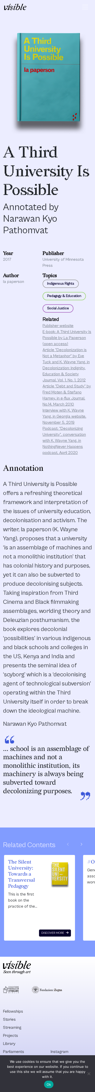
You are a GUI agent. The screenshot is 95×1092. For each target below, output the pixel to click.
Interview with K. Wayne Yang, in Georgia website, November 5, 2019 (64, 416)
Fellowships (13, 1011)
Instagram (59, 1051)
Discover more (53, 933)
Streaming (12, 1027)
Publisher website (58, 325)
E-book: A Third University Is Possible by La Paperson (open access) (67, 337)
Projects (10, 1035)
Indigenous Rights (60, 284)
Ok (49, 1084)
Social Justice (58, 308)
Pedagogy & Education (64, 296)
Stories (9, 1019)
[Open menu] (85, 7)
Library (9, 1043)
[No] (88, 1073)
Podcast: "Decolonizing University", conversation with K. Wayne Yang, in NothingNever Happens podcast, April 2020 (64, 440)
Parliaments (13, 1051)
